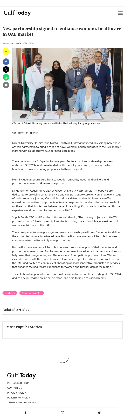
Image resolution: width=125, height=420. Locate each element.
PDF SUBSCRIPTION (18, 382)
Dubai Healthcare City (32, 293)
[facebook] (6, 61)
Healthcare (10, 293)
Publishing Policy (18, 397)
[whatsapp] (6, 77)
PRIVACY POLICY (16, 392)
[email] (6, 85)
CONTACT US (14, 387)
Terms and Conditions (21, 402)
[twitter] (6, 69)
